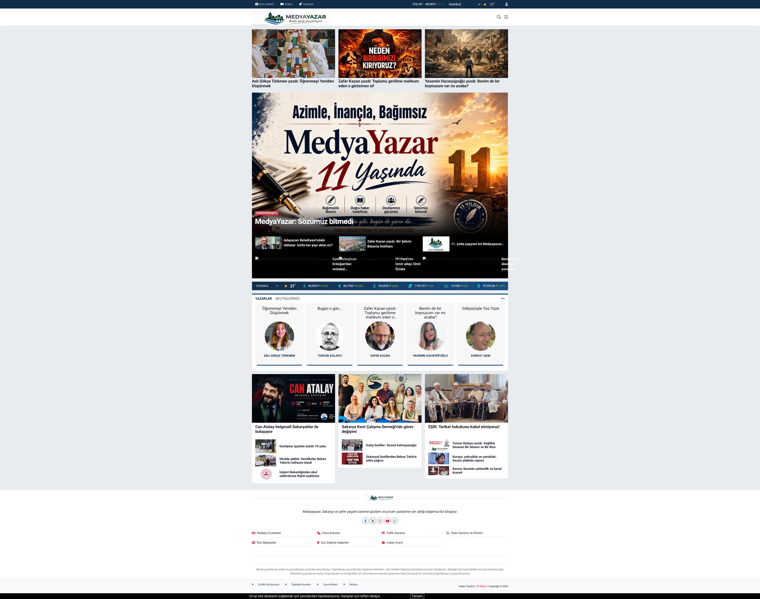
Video (288, 4)
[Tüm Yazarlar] (503, 298)
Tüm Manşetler (266, 542)
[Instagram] (380, 520)
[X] (373, 520)
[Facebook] (365, 520)
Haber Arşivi (395, 542)
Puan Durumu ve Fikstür (467, 533)
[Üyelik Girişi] (505, 4)
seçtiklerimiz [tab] (287, 298)
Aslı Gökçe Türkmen (279, 355)
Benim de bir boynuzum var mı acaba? (430, 312)
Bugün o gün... (329, 308)
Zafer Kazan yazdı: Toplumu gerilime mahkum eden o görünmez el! (380, 312)
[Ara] (499, 17)
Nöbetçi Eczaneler (269, 533)
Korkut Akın (480, 355)
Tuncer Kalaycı (330, 355)
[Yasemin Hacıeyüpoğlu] (430, 336)
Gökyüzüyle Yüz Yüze (480, 308)
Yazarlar (308, 4)
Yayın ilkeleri (330, 584)
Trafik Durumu (395, 533)
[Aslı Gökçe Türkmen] (279, 336)
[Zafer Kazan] (380, 336)
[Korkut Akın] (481, 336)
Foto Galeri (266, 4)
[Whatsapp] (394, 520)
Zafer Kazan (380, 355)
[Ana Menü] (506, 17)
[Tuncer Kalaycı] (330, 336)
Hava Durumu (331, 533)
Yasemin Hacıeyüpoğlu (430, 355)
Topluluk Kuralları (301, 584)
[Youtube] (387, 520)
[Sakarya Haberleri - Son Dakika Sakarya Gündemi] (291, 16)
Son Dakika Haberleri (335, 542)
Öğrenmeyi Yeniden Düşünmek (279, 310)
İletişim (353, 584)
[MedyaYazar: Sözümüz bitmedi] (380, 164)
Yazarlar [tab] (263, 298)
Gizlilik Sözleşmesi (268, 584)
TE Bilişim (481, 586)
